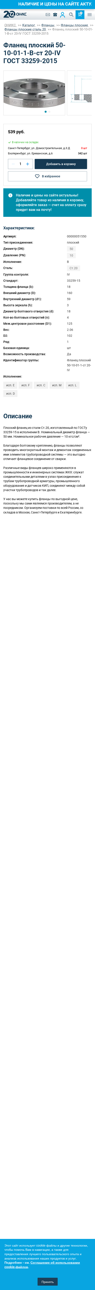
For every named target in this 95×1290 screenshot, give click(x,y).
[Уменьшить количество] (13, 164)
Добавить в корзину (61, 164)
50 (71, 249)
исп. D (10, 393)
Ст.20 (74, 268)
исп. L (72, 385)
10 (71, 255)
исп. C (41, 385)
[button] (46, 112)
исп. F (25, 385)
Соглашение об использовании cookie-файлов (42, 1264)
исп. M (56, 385)
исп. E (10, 385)
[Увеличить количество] (27, 164)
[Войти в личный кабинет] (62, 14)
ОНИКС (10, 25)
